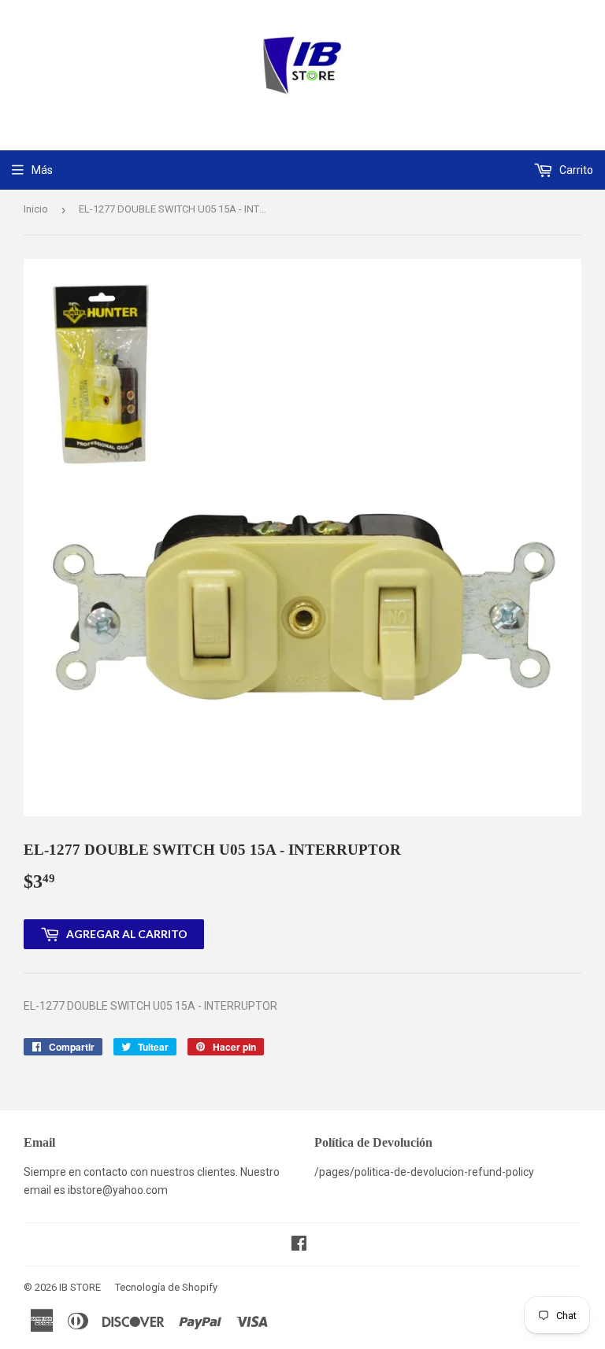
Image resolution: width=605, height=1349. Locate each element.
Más (42, 170)
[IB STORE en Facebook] (299, 1245)
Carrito (575, 170)
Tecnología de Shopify (166, 1287)
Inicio (36, 209)
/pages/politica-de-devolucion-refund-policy (424, 1172)
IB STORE (80, 1287)
